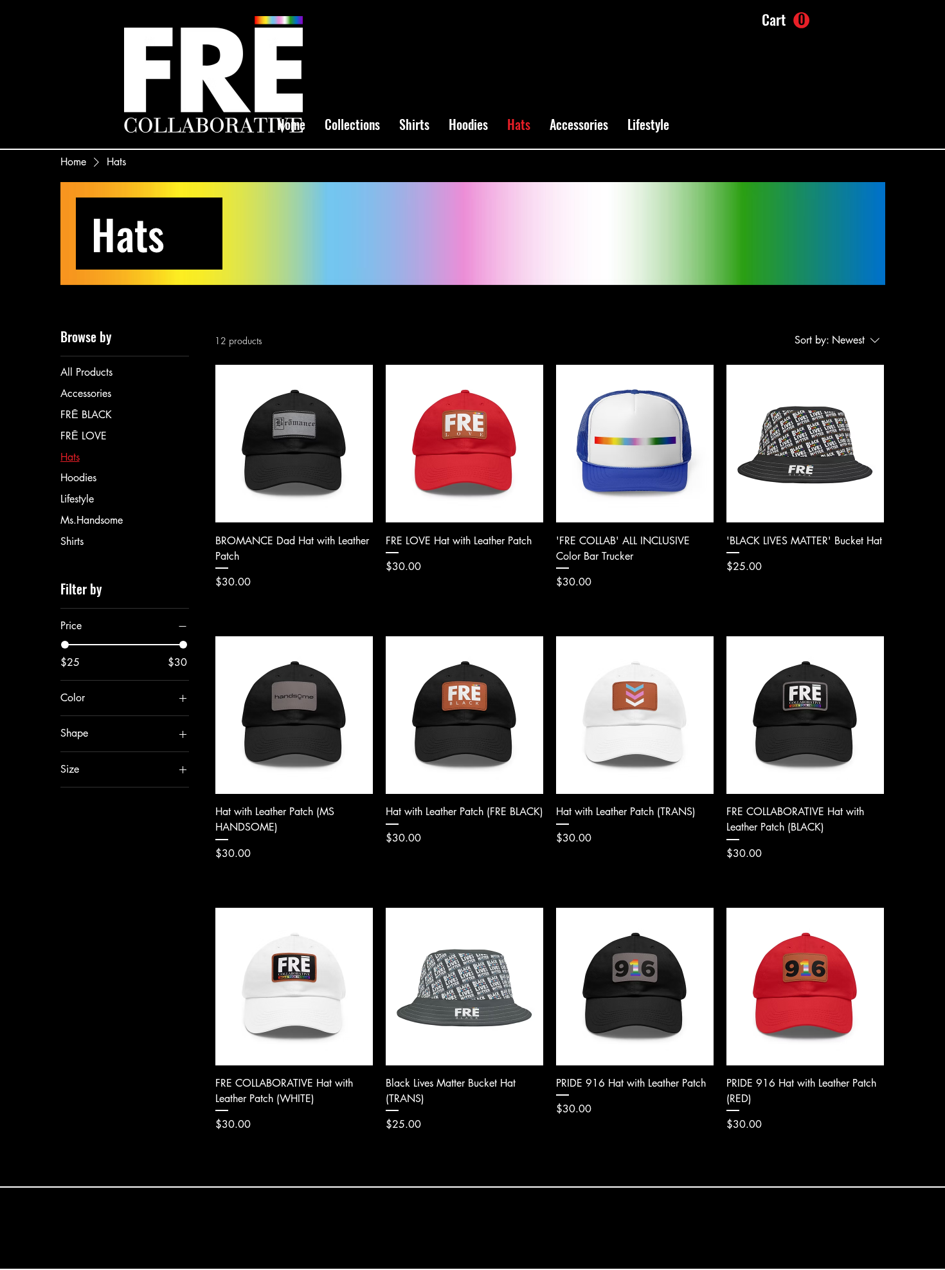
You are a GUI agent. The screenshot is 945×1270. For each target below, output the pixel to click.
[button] (352, 124)
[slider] (65, 644)
